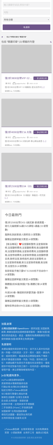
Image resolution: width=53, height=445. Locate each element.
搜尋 (27, 27)
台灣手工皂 (28, 432)
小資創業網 (16, 432)
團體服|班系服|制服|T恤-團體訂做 (22, 284)
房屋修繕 (5, 383)
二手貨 (22, 407)
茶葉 (7, 432)
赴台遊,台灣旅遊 (9, 400)
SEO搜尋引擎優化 (10, 393)
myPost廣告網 (8, 380)
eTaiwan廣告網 (20, 390)
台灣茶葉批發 (8, 418)
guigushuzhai (20, 83)
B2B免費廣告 (42, 429)
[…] (43, 87)
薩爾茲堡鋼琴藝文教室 (16, 239)
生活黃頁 (24, 397)
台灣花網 (27, 414)
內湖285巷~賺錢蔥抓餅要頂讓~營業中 (24, 292)
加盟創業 (20, 411)
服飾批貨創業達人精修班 (17, 234)
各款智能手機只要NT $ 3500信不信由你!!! (26, 270)
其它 (9, 83)
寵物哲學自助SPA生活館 (17, 305)
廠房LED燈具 (42, 432)
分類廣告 (23, 386)
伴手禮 (26, 404)
